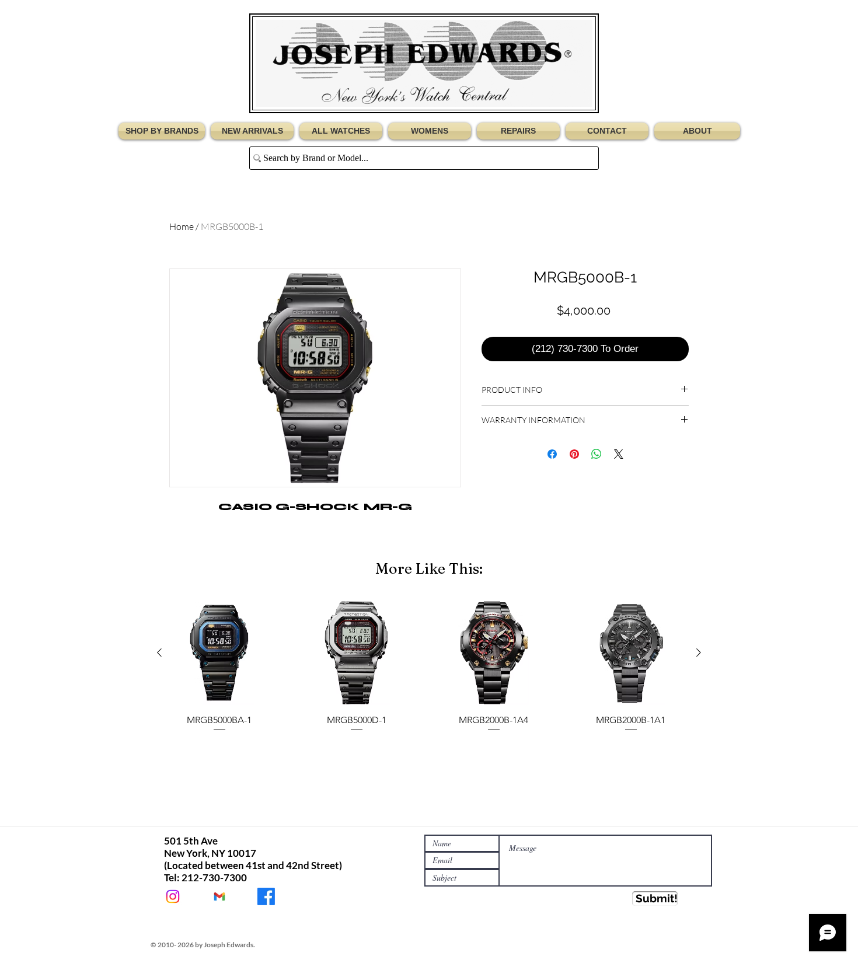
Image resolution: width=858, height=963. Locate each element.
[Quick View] (219, 653)
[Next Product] (699, 653)
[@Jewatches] (173, 896)
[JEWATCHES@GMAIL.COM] (219, 896)
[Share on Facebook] (552, 454)
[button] (163, 131)
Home (181, 226)
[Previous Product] (159, 653)
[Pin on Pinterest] (574, 454)
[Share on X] (619, 454)
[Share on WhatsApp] (597, 454)
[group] (429, 672)
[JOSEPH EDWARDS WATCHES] (266, 896)
